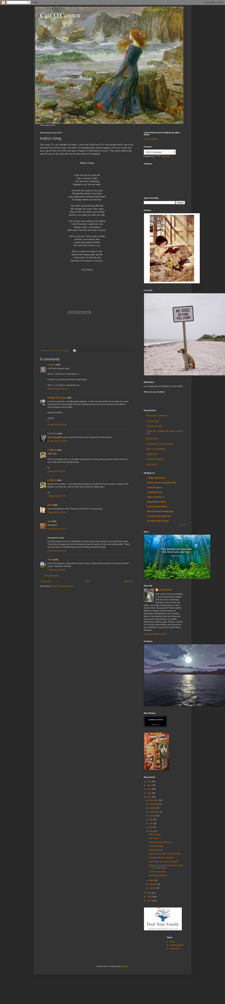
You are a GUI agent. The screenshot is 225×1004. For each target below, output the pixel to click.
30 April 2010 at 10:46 (57, 424)
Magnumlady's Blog (156, 502)
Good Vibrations (156, 850)
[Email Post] (74, 350)
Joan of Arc (154, 838)
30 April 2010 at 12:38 (57, 441)
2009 (149, 893)
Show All (182, 524)
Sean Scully (151, 464)
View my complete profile (155, 634)
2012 (149, 789)
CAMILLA (51, 450)
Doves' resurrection (157, 871)
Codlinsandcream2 (156, 478)
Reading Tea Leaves (56, 398)
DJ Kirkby (52, 433)
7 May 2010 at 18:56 (56, 570)
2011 (149, 793)
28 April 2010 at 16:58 (57, 389)
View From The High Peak (159, 516)
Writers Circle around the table (161, 483)
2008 (149, 897)
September (154, 812)
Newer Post (46, 581)
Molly (49, 505)
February (153, 884)
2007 (149, 901)
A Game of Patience (155, 459)
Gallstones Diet (176, 945)
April (151, 831)
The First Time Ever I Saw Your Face (165, 854)
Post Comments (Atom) (62, 586)
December (154, 800)
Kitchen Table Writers (157, 506)
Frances (51, 365)
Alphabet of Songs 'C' (158, 875)
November (154, 804)
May (151, 827)
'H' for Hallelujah (156, 846)
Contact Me (174, 948)
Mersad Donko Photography (160, 511)
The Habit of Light (154, 426)
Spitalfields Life (154, 492)
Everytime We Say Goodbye (161, 857)
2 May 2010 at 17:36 (56, 496)
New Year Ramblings (155, 449)
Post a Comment (51, 576)
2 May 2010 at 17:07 (56, 471)
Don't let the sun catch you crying (163, 861)
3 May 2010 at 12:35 (56, 512)
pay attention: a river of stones (159, 444)
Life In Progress (154, 487)
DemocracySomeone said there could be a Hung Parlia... (166, 866)
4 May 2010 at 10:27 (56, 529)
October (153, 808)
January (153, 888)
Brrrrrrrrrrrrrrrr (152, 438)
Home (87, 581)
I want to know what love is (160, 842)
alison (50, 559)
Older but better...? (155, 497)
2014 (149, 781)
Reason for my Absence (157, 416)
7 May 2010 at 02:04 (56, 551)
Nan (49, 521)
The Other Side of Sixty (158, 521)
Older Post (128, 581)
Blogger (124, 966)
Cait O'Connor (60, 14)
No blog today (152, 421)
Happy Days (151, 454)
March (152, 880)
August (152, 816)
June (151, 823)
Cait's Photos (152, 139)
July (151, 819)
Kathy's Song (154, 834)
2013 (149, 785)
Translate (166, 156)
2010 (149, 797)
